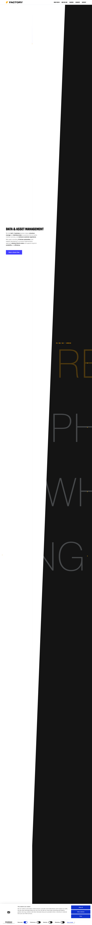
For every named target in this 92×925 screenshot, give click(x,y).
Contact (84, 2)
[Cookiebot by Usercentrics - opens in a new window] (9, 922)
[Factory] (14, 2)
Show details (70, 922)
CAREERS (71, 2)
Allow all (81, 907)
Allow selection (80, 911)
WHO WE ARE (64, 2)
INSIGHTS (77, 2)
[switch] (39, 922)
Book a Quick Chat (14, 252)
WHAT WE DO (57, 2)
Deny (81, 916)
